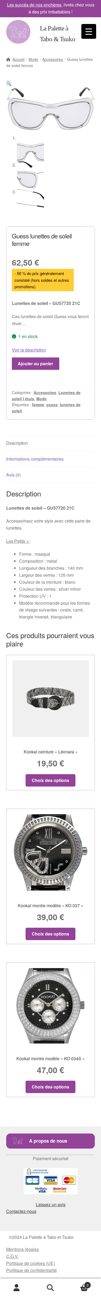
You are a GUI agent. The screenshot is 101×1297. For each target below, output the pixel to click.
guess (52, 404)
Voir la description (29, 350)
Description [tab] (17, 443)
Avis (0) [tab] (13, 475)
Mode (33, 59)
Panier (78, 1283)
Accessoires (52, 59)
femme (38, 404)
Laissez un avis (50, 1204)
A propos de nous (48, 1141)
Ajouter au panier (35, 363)
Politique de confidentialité (31, 1270)
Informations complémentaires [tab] (35, 459)
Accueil (18, 59)
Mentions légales (22, 1249)
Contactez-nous (21, 1211)
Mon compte (17, 1288)
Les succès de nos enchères (34, 5)
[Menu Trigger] (88, 31)
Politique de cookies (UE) (30, 1263)
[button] (9, 83)
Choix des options (50, 780)
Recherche (50, 1288)
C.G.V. (12, 1256)
